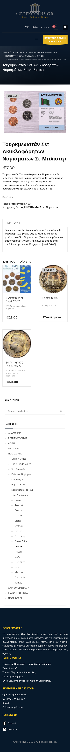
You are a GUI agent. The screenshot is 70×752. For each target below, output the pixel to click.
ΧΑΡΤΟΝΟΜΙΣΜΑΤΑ (18, 587)
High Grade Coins (21, 464)
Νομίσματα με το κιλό (22, 489)
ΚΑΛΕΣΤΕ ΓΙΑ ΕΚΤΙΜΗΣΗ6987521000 (55, 40)
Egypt (18, 500)
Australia (19, 505)
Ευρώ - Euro (18, 484)
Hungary (20, 562)
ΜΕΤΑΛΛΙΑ (13, 448)
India (17, 567)
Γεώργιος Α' (17, 479)
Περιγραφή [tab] (13, 222)
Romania (20, 577)
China (18, 520)
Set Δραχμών (18, 469)
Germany (20, 536)
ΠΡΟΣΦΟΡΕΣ (15, 598)
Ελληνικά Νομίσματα (21, 474)
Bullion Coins (18, 458)
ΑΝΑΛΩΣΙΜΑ (14, 433)
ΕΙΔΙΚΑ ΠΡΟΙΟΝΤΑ (18, 593)
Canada (19, 515)
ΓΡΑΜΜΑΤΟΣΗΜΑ (17, 438)
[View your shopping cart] (55, 27)
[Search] (61, 411)
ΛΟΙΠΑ (11, 443)
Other (19, 207)
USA (17, 556)
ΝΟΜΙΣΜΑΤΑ (31, 207)
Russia (18, 551)
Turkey (18, 582)
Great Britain (22, 541)
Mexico (19, 572)
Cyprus (18, 525)
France (18, 531)
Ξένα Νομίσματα (49, 207)
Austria (18, 510)
